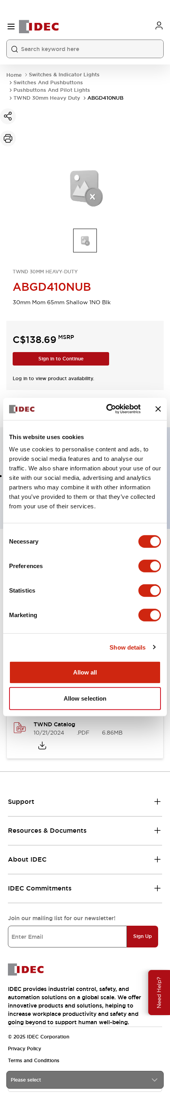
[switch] (149, 566)
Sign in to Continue (60, 359)
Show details (127, 647)
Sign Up (142, 936)
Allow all (85, 672)
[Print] (8, 138)
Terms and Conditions (33, 1060)
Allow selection (85, 698)
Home (14, 75)
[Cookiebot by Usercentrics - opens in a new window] (107, 409)
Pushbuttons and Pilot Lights (51, 90)
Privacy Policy (24, 1049)
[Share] (8, 116)
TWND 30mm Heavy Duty (46, 98)
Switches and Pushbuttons (48, 82)
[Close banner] (158, 409)
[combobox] (85, 1080)
